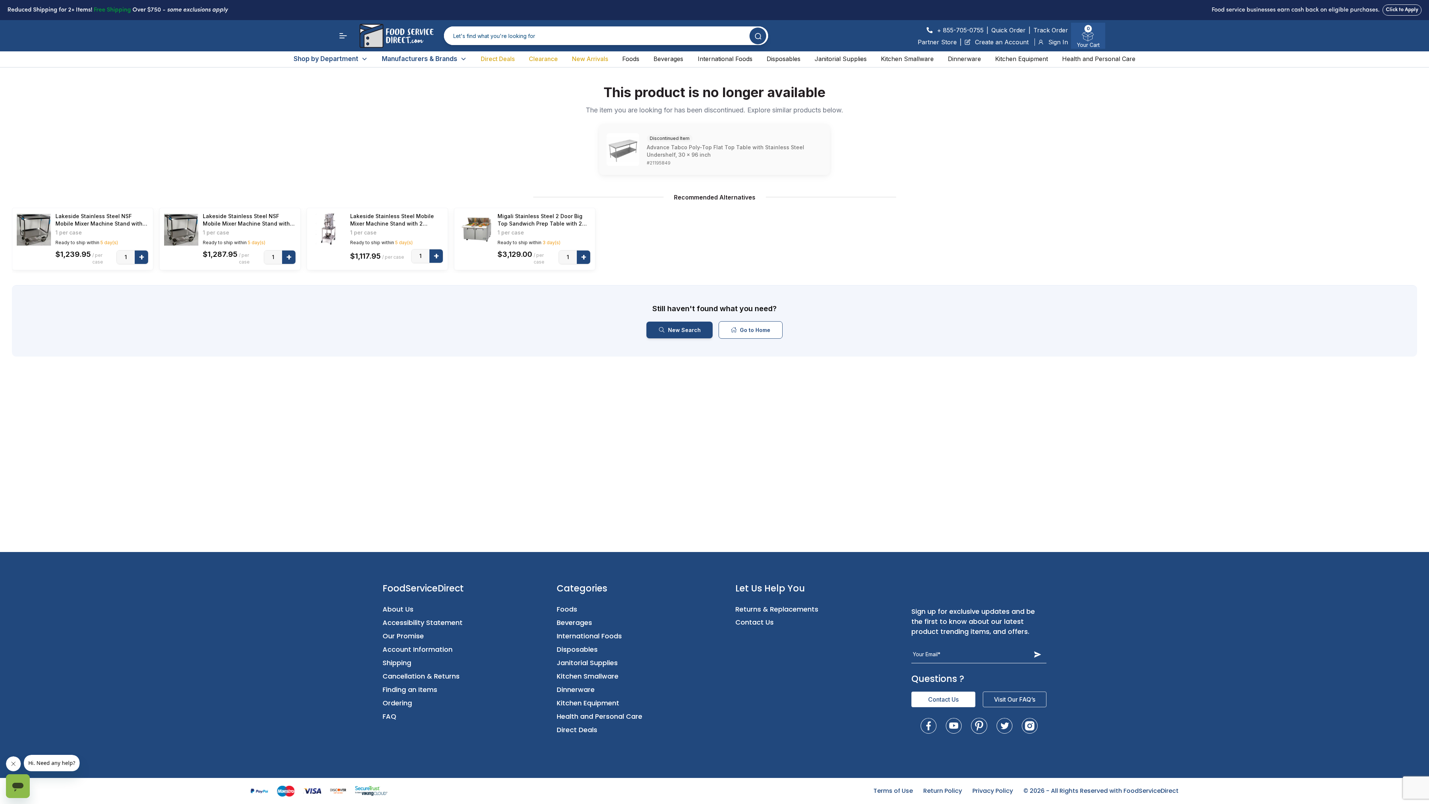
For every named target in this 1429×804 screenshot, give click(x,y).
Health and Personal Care (1098, 59)
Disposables (783, 59)
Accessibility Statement (423, 622)
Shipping (397, 662)
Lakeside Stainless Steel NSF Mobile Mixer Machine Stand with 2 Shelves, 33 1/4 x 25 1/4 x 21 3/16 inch (101, 220)
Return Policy (942, 791)
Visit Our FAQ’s (1014, 699)
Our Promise (403, 636)
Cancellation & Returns (421, 676)
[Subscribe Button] (1037, 654)
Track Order (1050, 30)
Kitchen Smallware (907, 59)
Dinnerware (964, 59)
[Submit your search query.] (757, 36)
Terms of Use (893, 791)
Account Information (418, 649)
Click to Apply (1402, 10)
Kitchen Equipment (1021, 59)
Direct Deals (498, 59)
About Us (398, 609)
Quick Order (1008, 30)
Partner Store (937, 42)
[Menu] (343, 35)
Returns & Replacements (776, 609)
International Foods (725, 59)
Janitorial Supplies (841, 59)
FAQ (389, 716)
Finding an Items (410, 689)
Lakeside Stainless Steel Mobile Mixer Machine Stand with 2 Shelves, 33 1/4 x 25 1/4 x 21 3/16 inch (393, 220)
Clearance (543, 59)
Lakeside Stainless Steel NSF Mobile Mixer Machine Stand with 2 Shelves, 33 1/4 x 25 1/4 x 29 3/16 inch (249, 220)
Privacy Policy (992, 791)
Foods (630, 59)
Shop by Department (326, 59)
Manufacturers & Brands (419, 59)
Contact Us (754, 622)
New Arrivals (590, 59)
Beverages (668, 59)
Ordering (397, 703)
